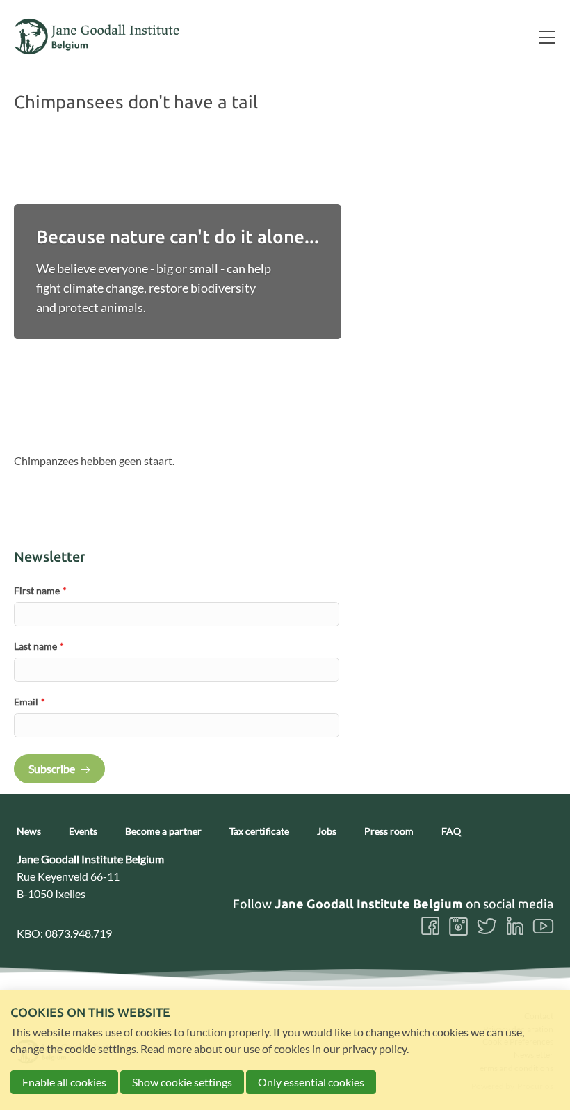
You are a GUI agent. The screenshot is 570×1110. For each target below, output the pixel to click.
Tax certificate (259, 831)
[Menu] (541, 37)
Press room (389, 831)
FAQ (451, 831)
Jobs (326, 831)
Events (83, 831)
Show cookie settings (182, 1081)
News (29, 831)
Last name (39, 646)
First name (40, 590)
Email (29, 702)
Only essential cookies (311, 1081)
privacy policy (374, 1048)
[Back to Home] (97, 36)
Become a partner (163, 831)
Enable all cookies (64, 1081)
